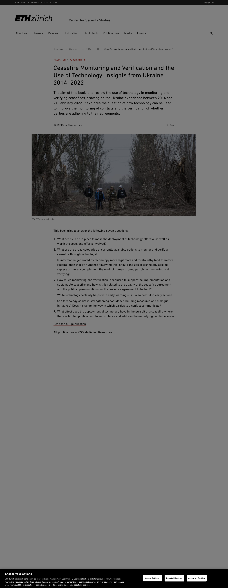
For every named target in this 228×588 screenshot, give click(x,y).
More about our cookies (79, 585)
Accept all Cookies (196, 578)
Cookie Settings (152, 578)
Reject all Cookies (174, 578)
